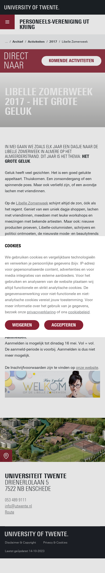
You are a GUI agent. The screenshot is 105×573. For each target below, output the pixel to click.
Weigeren (22, 325)
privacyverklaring (41, 312)
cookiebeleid (79, 312)
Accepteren (64, 325)
